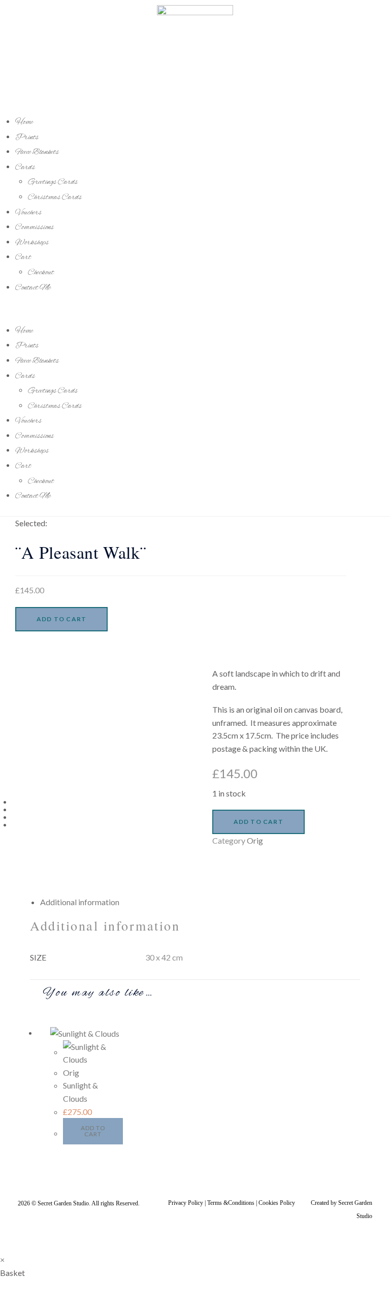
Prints (27, 138)
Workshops (32, 243)
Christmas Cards (55, 198)
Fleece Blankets (37, 152)
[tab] (200, 902)
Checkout (41, 273)
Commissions (34, 227)
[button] (195, 308)
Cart (23, 257)
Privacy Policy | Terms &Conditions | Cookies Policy (231, 1202)
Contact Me (33, 288)
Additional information (79, 902)
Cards (25, 168)
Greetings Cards (53, 182)
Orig (255, 840)
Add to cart (61, 619)
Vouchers (28, 213)
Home (24, 122)
